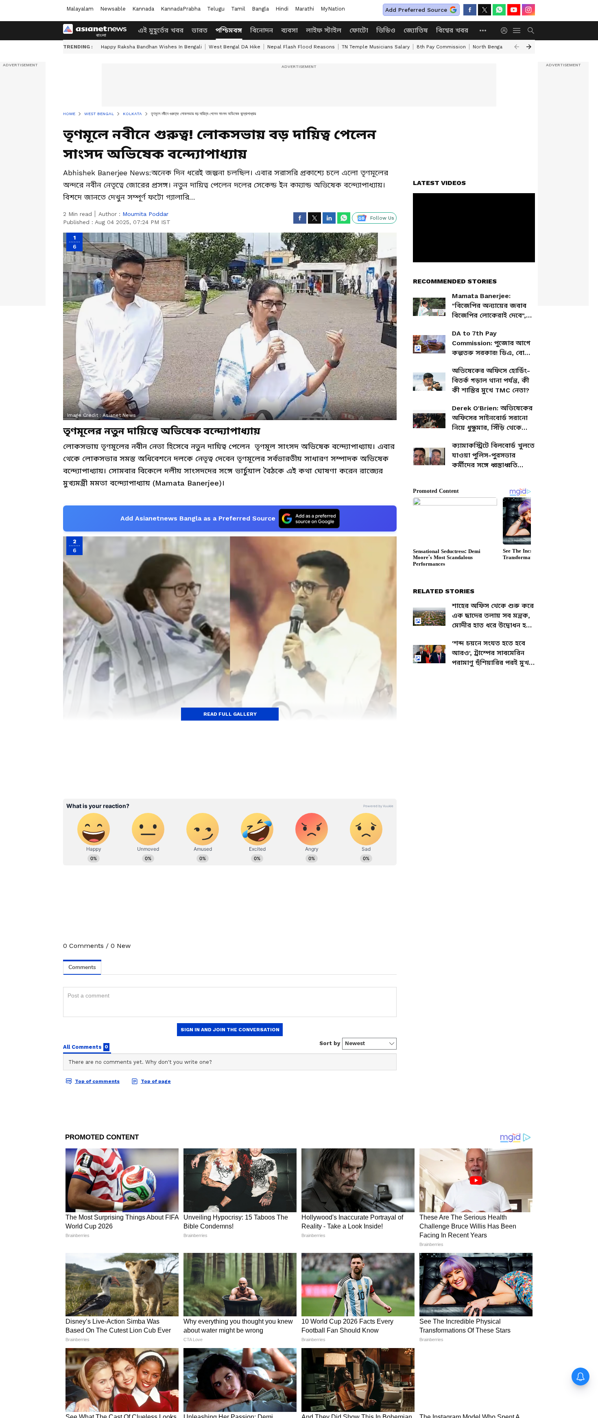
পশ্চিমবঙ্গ (229, 30)
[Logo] (97, 30)
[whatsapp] (499, 9)
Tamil (238, 9)
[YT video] (513, 9)
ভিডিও (385, 30)
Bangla (260, 9)
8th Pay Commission (441, 47)
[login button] (506, 30)
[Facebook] (469, 9)
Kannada (143, 9)
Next (529, 46)
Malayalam (80, 9)
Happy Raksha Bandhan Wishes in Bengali (151, 47)
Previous (517, 46)
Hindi (281, 9)
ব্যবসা (289, 30)
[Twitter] (484, 9)
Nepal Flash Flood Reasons (301, 47)
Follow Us (382, 218)
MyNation (333, 9)
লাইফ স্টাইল (323, 30)
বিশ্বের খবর (452, 30)
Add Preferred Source (416, 10)
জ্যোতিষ (416, 30)
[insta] (528, 9)
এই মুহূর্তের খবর (160, 30)
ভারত (199, 30)
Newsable (113, 9)
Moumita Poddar (145, 214)
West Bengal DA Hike (234, 47)
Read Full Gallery (230, 714)
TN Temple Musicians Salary (376, 47)
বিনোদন (261, 30)
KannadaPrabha (181, 9)
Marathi (304, 9)
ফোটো (358, 30)
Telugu (216, 9)
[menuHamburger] (517, 30)
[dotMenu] (483, 30)
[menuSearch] (531, 30)
